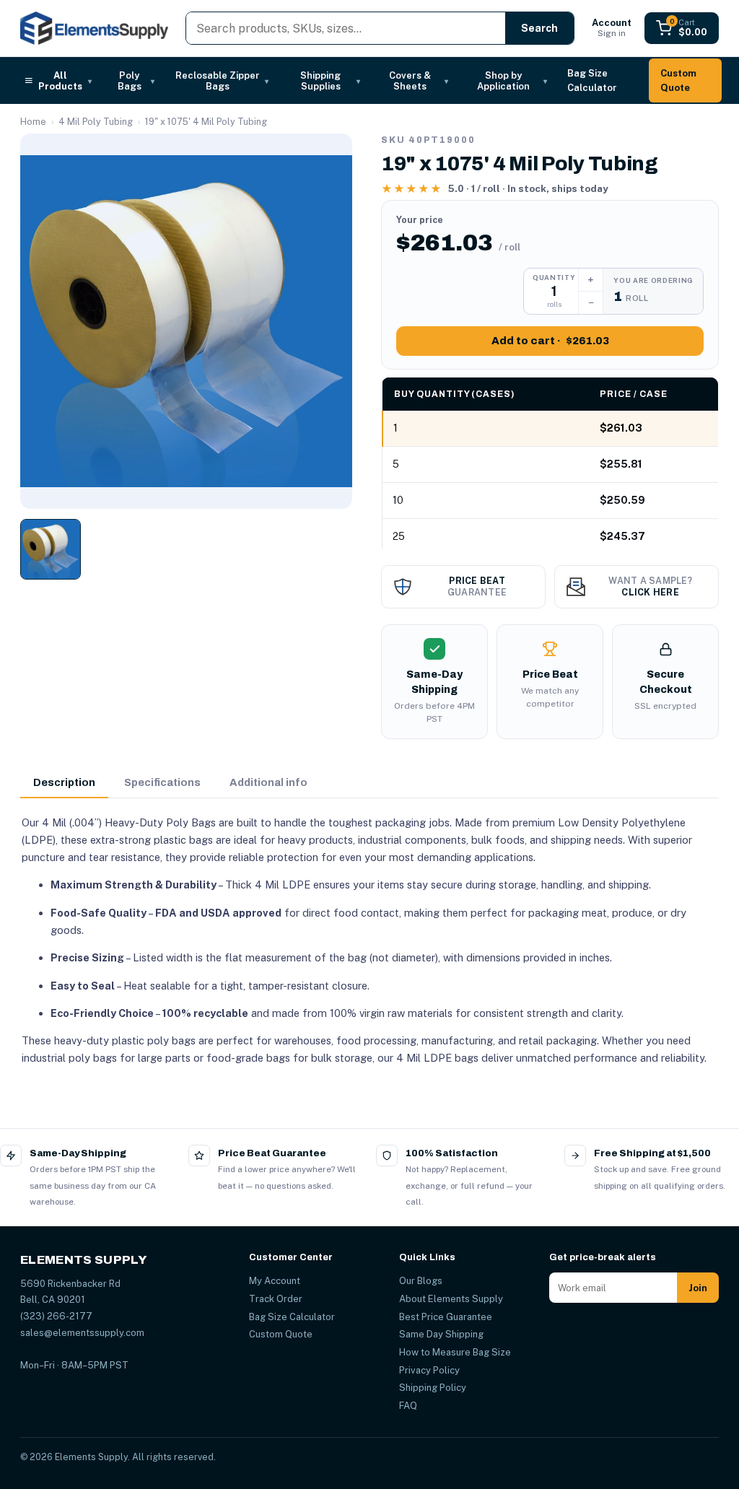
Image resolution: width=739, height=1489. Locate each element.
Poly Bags (136, 81)
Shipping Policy (432, 1387)
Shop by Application (512, 81)
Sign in (611, 27)
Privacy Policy (429, 1370)
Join (697, 1288)
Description (64, 782)
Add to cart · (550, 340)
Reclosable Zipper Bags (221, 81)
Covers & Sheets (418, 81)
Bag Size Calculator (592, 80)
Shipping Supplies (330, 81)
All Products (65, 81)
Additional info (268, 782)
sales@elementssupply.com (82, 1332)
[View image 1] (50, 549)
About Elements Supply (451, 1298)
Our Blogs (420, 1280)
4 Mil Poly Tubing (95, 121)
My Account (274, 1280)
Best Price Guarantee (445, 1316)
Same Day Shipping (441, 1334)
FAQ (408, 1405)
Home (33, 121)
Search (539, 28)
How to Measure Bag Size (455, 1352)
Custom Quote (678, 80)
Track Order (275, 1298)
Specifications (162, 782)
